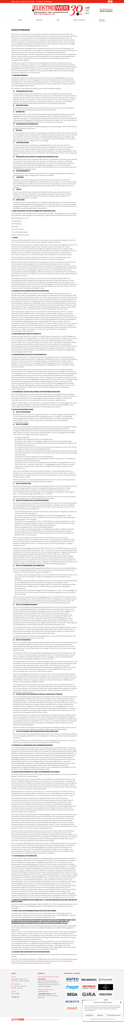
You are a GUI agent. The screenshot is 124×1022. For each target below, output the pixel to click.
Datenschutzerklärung (104, 1019)
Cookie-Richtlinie (94, 1019)
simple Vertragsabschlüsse (69, 959)
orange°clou (51, 1019)
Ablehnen (100, 1015)
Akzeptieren (89, 1015)
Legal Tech (26, 959)
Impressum (113, 1019)
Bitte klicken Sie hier (45, 993)
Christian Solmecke (32, 963)
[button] (120, 1002)
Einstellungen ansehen (114, 1015)
